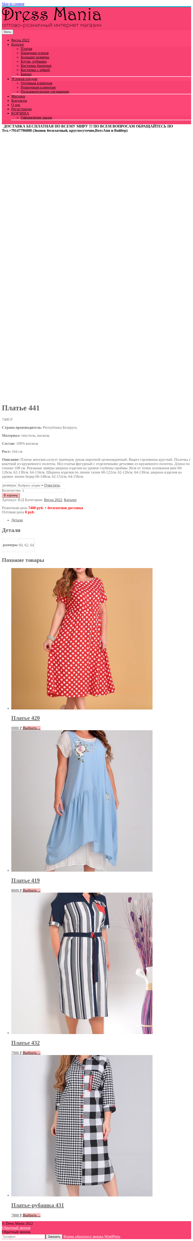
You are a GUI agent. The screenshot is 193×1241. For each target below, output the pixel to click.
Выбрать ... (31, 728)
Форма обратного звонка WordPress (91, 1236)
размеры (9, 485)
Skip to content (13, 4)
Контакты (19, 101)
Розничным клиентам (38, 87)
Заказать (54, 1236)
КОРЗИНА (20, 113)
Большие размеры (35, 57)
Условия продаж (24, 79)
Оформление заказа (36, 117)
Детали (17, 520)
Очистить (52, 485)
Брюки (26, 74)
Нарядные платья (34, 53)
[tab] (101, 520)
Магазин (18, 96)
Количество (11, 490)
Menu (7, 32)
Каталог (17, 44)
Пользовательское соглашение (45, 92)
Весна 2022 (20, 40)
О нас (15, 105)
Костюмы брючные (36, 66)
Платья (26, 49)
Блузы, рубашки (34, 61)
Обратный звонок (16, 1228)
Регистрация (21, 109)
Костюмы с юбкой (35, 70)
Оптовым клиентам (36, 83)
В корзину (11, 495)
